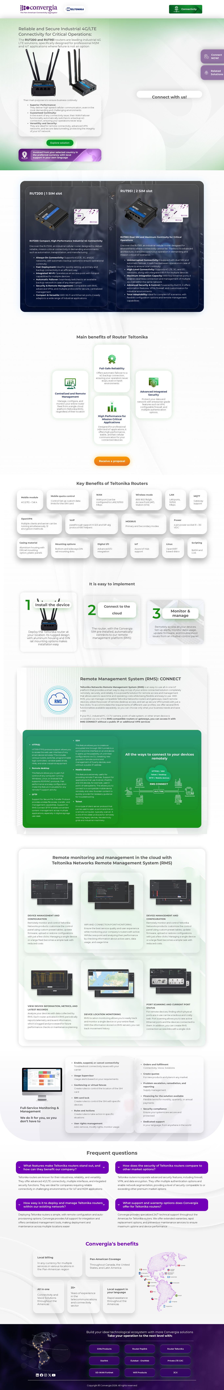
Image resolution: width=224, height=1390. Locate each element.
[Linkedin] (37, 1375)
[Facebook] (41, 1375)
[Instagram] (45, 1375)
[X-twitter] (49, 1375)
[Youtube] (53, 1375)
